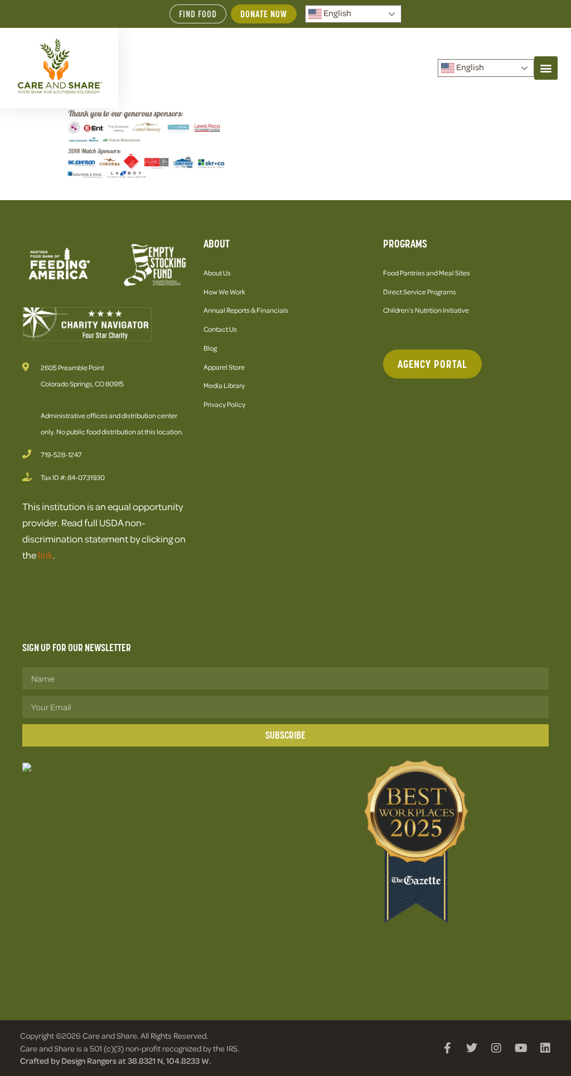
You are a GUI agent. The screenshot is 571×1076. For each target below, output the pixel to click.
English (336, 12)
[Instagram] (496, 1048)
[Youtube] (520, 1048)
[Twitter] (471, 1048)
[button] (546, 68)
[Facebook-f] (447, 1048)
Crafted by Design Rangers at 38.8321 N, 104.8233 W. (115, 1060)
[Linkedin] (545, 1048)
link (45, 555)
